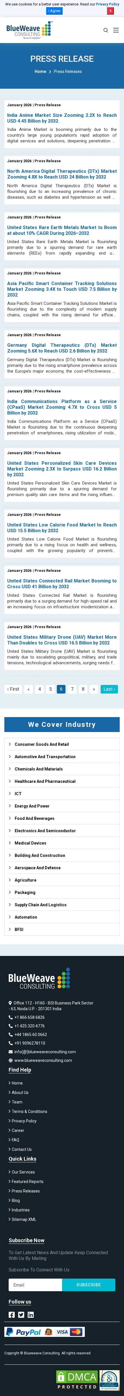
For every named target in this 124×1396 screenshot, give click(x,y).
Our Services (23, 1172)
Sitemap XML (24, 1219)
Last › (109, 689)
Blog (16, 1200)
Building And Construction (40, 855)
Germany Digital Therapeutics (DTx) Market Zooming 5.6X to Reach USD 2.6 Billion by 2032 (62, 348)
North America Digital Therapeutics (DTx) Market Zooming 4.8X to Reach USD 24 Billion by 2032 (62, 174)
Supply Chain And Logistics (41, 905)
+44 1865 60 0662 (30, 1034)
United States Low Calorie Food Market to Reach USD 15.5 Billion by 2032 (62, 527)
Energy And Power (32, 806)
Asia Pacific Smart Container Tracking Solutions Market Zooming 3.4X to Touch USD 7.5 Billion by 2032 (62, 289)
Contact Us (22, 1149)
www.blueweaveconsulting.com (43, 1060)
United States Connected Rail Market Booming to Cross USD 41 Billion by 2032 (62, 583)
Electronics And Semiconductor (45, 830)
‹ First (13, 689)
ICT (18, 793)
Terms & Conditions (29, 1111)
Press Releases (26, 1191)
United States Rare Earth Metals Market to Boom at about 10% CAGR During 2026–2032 (62, 230)
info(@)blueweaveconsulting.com (45, 1052)
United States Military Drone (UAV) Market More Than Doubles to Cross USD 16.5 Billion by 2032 (62, 640)
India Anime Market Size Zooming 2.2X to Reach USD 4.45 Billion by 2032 (62, 118)
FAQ (15, 1140)
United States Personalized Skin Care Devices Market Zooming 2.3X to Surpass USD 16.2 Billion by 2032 (62, 468)
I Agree (54, 11)
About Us (20, 1092)
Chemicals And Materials (39, 769)
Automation (26, 917)
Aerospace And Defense (38, 868)
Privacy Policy (107, 4)
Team (17, 1102)
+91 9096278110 (29, 1043)
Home (40, 71)
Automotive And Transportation (45, 756)
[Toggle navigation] (116, 30)
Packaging (25, 892)
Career (18, 1130)
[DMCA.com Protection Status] (77, 1380)
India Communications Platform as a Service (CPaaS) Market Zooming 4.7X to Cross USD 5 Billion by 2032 (62, 407)
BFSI (19, 929)
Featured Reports (28, 1181)
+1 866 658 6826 (29, 1017)
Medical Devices (30, 843)
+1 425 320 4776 (29, 1026)
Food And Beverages (35, 818)
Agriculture (25, 880)
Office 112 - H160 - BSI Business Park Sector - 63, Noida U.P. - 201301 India (51, 1006)
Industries (21, 1210)
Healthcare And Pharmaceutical (45, 781)
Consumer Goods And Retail (42, 744)
